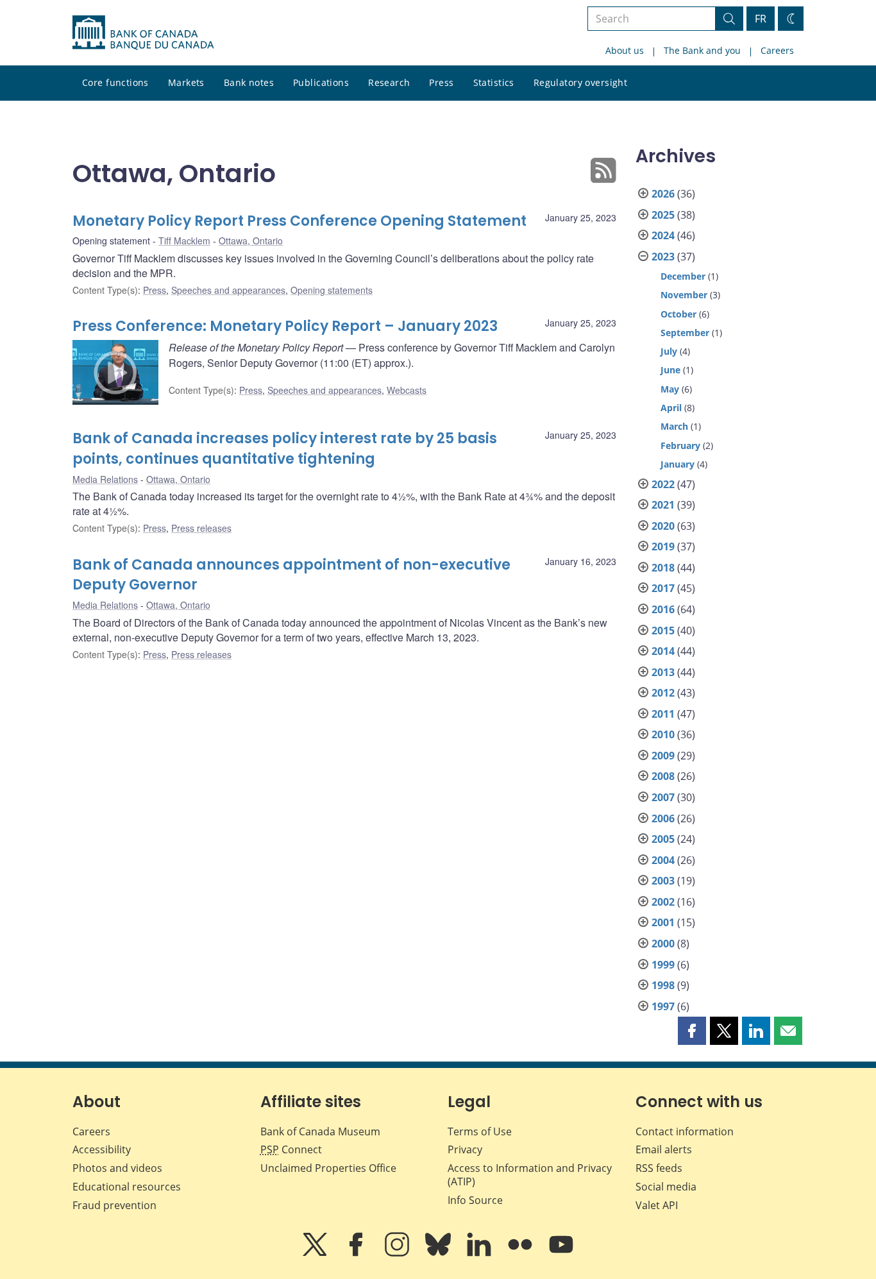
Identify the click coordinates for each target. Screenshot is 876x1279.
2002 (663, 902)
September (685, 332)
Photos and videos (117, 1168)
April (671, 408)
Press (441, 82)
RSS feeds (659, 1168)
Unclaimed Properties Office (328, 1168)
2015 (663, 630)
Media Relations (105, 479)
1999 (663, 965)
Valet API (657, 1205)
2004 (663, 860)
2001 (663, 922)
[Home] (143, 32)
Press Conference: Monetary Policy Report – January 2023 (285, 326)
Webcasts (406, 390)
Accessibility (101, 1149)
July (669, 351)
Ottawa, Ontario (251, 240)
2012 (663, 693)
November (684, 295)
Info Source (475, 1200)
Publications (321, 82)
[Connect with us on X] (316, 1253)
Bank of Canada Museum (320, 1131)
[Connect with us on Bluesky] (439, 1253)
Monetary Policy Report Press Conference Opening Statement (299, 221)
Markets (186, 82)
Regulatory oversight (580, 82)
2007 (663, 797)
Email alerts (664, 1149)
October (678, 314)
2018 (663, 568)
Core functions (115, 82)
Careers (777, 50)
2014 (663, 651)
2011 (663, 714)
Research (389, 82)
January (678, 464)
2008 (663, 776)
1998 (663, 985)
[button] (692, 1031)
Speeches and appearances (228, 290)
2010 (663, 734)
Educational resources (126, 1187)
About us (624, 50)
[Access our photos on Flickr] (521, 1253)
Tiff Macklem (184, 240)
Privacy (465, 1149)
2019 (663, 546)
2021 (663, 505)
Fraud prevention (114, 1205)
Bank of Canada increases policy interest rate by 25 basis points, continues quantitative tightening (284, 448)
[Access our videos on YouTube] (561, 1253)
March (674, 426)
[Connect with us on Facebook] (357, 1253)
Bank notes (249, 82)
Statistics (493, 82)
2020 (663, 526)
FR (760, 19)
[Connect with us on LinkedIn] (480, 1253)
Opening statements (332, 290)
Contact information (685, 1131)
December (683, 276)
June (670, 370)
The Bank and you (702, 50)
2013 (663, 672)
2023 (663, 257)
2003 (663, 881)
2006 (663, 818)
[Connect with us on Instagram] (398, 1253)
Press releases (201, 527)
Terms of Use (480, 1131)
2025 (663, 215)
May (670, 389)
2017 (663, 588)
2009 (663, 756)
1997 (663, 1006)
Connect (291, 1149)
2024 (663, 235)
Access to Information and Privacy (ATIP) (530, 1175)
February (680, 445)
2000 (663, 943)
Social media (666, 1187)
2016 (663, 609)
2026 (663, 194)
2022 (663, 484)
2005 (663, 839)
